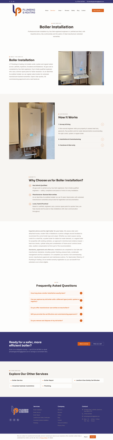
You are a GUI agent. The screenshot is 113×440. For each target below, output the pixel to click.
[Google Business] (13, 1)
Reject (85, 436)
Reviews (67, 10)
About (46, 10)
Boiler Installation (37, 409)
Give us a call (97, 343)
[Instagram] (11, 1)
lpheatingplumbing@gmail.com (19, 351)
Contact (83, 10)
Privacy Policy (61, 425)
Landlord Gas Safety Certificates (41, 417)
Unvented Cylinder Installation (41, 420)
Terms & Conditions (63, 422)
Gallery (73, 10)
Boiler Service (37, 412)
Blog (78, 10)
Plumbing (35, 422)
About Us (60, 409)
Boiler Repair (36, 415)
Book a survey (84, 343)
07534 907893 (37, 349)
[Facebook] (9, 1)
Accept (93, 436)
